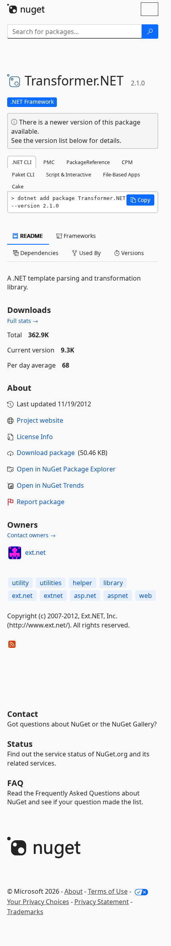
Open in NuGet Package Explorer (66, 469)
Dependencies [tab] (38, 253)
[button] (140, 200)
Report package (40, 501)
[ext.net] (15, 553)
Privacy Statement (101, 901)
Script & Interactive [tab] (68, 174)
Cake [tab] (17, 186)
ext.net (35, 552)
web (145, 595)
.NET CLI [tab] (21, 162)
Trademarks (25, 911)
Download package (46, 452)
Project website (40, 420)
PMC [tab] (48, 162)
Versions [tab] (132, 253)
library (113, 582)
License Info (35, 436)
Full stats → (22, 321)
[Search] (150, 31)
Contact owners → (31, 535)
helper (82, 582)
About (73, 891)
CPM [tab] (127, 162)
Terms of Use (108, 891)
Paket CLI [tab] (23, 174)
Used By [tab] (89, 253)
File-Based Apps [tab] (121, 174)
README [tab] (31, 235)
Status (20, 743)
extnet (53, 595)
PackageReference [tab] (88, 162)
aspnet (117, 595)
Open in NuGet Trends (50, 485)
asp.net (85, 595)
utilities (51, 582)
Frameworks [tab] (79, 235)
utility (20, 582)
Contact (22, 714)
